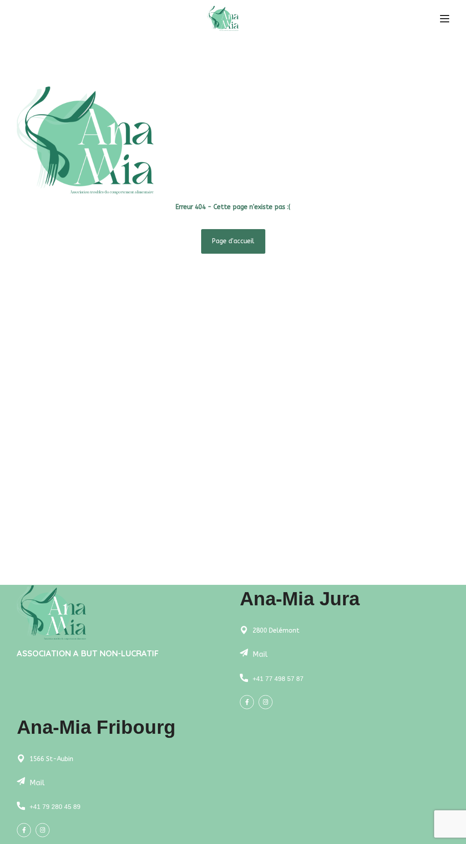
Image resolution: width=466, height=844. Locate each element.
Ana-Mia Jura (300, 598)
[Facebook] (247, 702)
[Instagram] (265, 702)
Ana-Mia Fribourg (96, 727)
